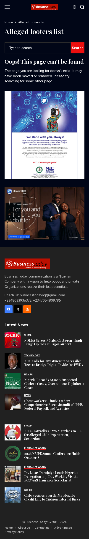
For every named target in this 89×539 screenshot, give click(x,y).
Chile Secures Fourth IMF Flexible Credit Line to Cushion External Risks (52, 497)
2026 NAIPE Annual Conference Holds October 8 (52, 455)
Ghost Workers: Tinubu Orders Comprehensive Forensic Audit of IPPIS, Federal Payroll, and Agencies (54, 405)
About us (24, 527)
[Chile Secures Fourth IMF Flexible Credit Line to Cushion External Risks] (13, 495)
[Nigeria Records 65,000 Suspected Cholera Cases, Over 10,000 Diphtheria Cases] (13, 381)
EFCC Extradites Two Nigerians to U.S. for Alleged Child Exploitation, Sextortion (53, 435)
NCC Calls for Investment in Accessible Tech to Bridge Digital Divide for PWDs (53, 363)
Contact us (42, 527)
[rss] (27, 309)
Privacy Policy (14, 532)
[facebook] (9, 309)
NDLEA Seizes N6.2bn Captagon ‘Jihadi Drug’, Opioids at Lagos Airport (53, 342)
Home (9, 22)
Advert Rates (63, 527)
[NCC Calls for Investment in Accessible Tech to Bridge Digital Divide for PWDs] (13, 361)
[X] (18, 309)
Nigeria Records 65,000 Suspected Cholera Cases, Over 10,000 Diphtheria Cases (54, 384)
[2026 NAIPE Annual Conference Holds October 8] (13, 454)
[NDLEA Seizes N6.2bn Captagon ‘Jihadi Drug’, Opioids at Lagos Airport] (13, 340)
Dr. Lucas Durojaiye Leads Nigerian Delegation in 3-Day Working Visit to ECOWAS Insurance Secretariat (51, 476)
